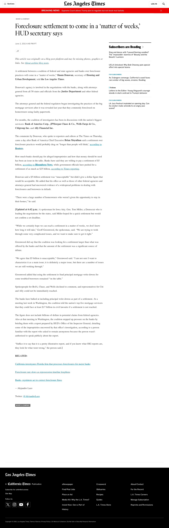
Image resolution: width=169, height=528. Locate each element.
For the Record (137, 489)
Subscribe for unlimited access (16, 490)
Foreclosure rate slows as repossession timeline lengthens (42, 371)
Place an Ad (67, 495)
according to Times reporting (65, 168)
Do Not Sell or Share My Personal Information (81, 521)
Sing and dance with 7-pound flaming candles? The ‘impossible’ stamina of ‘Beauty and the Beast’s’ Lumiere (129, 54)
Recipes (99, 495)
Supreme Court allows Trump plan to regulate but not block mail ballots (93, 11)
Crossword (101, 484)
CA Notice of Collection (58, 521)
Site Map (8, 494)
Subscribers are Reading (125, 47)
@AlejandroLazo (31, 396)
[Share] (18, 51)
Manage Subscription (140, 500)
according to (37, 164)
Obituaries (100, 489)
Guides (99, 500)
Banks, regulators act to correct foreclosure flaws (38, 380)
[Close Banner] (161, 11)
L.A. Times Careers (139, 495)
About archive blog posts (37, 62)
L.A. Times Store (103, 505)
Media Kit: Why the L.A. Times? (75, 500)
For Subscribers (115, 74)
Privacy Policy (45, 521)
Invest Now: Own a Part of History (73, 507)
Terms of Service (35, 521)
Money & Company (22, 19)
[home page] (84, 4)
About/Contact (137, 484)
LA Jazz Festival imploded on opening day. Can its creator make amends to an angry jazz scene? (129, 106)
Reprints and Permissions (142, 505)
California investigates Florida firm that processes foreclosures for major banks (52, 363)
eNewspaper (67, 484)
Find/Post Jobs (68, 489)
